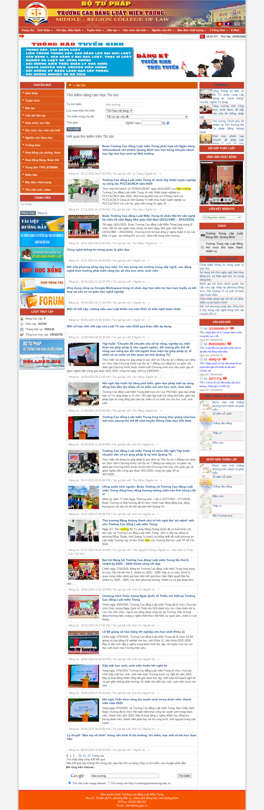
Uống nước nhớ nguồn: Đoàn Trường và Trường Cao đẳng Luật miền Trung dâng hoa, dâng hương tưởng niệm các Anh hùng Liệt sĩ (149, 490)
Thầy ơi (217, 432)
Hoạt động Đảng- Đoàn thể (42, 160)
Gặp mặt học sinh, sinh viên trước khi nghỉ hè (134, 665)
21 (84, 755)
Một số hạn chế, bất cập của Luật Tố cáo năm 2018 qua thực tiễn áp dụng (119, 326)
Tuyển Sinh (32, 100)
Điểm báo (31, 174)
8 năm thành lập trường (221, 396)
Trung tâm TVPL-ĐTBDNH (41, 167)
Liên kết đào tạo (35, 115)
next (231, 182)
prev (211, 182)
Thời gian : (73, 122)
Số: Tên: (221, 332)
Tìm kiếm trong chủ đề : (81, 116)
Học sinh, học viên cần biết (42, 130)
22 (88, 755)
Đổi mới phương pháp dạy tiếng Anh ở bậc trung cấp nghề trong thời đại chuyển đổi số (222, 310)
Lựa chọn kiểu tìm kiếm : (82, 110)
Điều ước (218, 442)
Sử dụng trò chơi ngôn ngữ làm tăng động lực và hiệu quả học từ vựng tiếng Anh (222, 276)
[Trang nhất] (70, 85)
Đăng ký (41, 213)
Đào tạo (30, 108)
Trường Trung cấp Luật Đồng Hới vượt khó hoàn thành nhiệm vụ (224, 247)
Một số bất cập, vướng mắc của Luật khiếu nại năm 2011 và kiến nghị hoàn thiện (124, 309)
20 (79, 755)
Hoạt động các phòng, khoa (42, 152)
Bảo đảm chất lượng (38, 182)
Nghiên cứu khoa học (39, 137)
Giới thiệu (31, 93)
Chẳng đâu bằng (222, 423)
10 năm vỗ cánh (222, 413)
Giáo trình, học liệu (37, 122)
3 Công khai (32, 145)
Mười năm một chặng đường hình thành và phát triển (228, 406)
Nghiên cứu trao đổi (221, 258)
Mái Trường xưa (222, 515)
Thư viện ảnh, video (38, 189)
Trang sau (98, 755)
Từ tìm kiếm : (75, 104)
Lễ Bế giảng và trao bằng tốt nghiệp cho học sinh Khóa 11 (143, 631)
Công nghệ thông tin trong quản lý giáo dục (98, 249)
